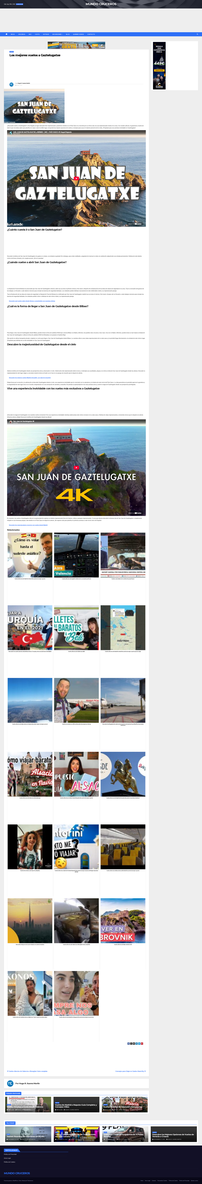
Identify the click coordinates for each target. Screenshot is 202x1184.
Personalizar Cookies (162, 1180)
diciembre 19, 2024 (13, 1139)
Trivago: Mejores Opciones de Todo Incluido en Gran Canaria (75, 1135)
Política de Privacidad (10, 1154)
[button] (197, 34)
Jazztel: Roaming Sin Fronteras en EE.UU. (25, 1136)
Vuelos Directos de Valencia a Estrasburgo (122, 1107)
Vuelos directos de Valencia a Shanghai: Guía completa (28, 1071)
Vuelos (11, 51)
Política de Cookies (9, 1162)
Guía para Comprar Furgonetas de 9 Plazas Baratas (123, 1135)
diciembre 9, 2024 (110, 1139)
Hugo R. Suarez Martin (24, 83)
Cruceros (21, 34)
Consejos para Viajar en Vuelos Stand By (129, 1071)
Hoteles (46, 34)
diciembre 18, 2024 (62, 1139)
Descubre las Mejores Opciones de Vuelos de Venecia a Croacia (173, 1135)
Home (142, 1180)
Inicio (13, 34)
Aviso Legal (7, 1158)
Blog (68, 34)
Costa (37, 34)
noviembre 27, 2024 (159, 1139)
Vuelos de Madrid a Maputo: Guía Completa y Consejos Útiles (76, 1106)
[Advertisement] (101, 20)
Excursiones (57, 34)
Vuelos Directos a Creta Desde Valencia (25, 1107)
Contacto (91, 34)
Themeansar (30, 1180)
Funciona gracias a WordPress (11, 1180)
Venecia (154, 1132)
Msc (30, 34)
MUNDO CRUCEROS (101, 4)
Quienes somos (78, 34)
